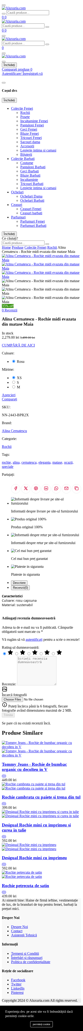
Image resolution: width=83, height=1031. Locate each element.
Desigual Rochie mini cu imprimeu (34, 857)
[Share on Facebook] (15, 488)
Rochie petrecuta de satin (25, 885)
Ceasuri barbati (31, 213)
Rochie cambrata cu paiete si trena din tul (41, 797)
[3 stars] (35, 654)
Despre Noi (19, 927)
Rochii (25, 113)
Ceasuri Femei (30, 209)
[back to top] (4, 5)
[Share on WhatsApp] (56, 488)
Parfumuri (18, 217)
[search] (4, 13)
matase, (57, 462)
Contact (16, 931)
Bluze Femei (29, 133)
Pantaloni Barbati (32, 167)
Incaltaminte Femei (34, 121)
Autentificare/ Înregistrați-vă (22, 74)
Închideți (9, 65)
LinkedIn (17, 988)
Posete (25, 117)
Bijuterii (26, 154)
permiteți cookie (41, 1024)
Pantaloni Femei (32, 125)
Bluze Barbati (30, 175)
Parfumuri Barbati (33, 226)
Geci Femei (28, 129)
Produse (18, 247)
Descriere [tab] (19, 583)
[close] (4, 82)
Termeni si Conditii (25, 953)
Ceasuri (16, 205)
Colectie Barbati (23, 159)
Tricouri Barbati (31, 184)
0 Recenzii (9, 310)
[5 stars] (11, 654)
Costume (26, 163)
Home (6, 247)
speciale (7, 467)
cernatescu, (29, 462)
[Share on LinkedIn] (46, 488)
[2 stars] (47, 654)
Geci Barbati (29, 171)
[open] (4, 35)
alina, (17, 462)
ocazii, (69, 462)
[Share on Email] (66, 488)
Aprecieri (8, 395)
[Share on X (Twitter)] (26, 488)
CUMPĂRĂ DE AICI (18, 345)
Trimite (8, 715)
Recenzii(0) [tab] (20, 587)
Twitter (16, 984)
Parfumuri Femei (32, 221)
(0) (4, 776)
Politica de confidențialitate (30, 962)
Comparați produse (17, 69)
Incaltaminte (29, 180)
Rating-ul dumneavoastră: (20, 647)
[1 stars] (59, 654)
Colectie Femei (22, 108)
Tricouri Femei (31, 138)
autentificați (34, 639)
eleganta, (45, 462)
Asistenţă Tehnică (24, 935)
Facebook (18, 980)
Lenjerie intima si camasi (38, 150)
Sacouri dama (30, 142)
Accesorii (27, 146)
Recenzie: (9, 684)
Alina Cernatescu (14, 431)
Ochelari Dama (31, 196)
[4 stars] (23, 654)
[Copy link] (76, 489)
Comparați (9, 399)
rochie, (7, 462)
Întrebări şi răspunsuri (26, 958)
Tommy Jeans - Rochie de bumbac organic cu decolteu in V (34, 767)
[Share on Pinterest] (36, 488)
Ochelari (17, 192)
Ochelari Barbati (32, 200)
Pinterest (17, 993)
